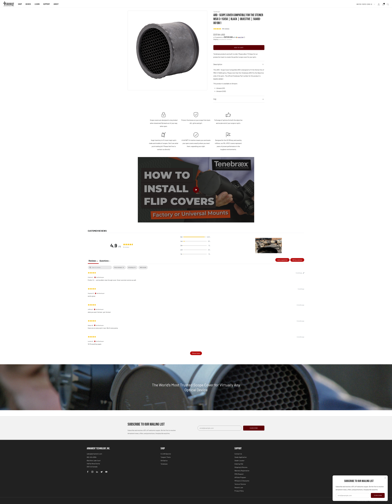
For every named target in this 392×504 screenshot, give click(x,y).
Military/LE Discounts (241, 481)
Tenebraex (164, 464)
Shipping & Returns (240, 467)
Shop (20, 4)
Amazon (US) (220, 88)
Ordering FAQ (238, 464)
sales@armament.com (94, 454)
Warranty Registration (241, 471)
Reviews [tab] (93, 261)
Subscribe (378, 495)
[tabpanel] (196, 311)
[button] (229, 37)
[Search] (388, 4)
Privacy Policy (239, 491)
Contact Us (238, 454)
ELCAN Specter (166, 454)
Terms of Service (240, 484)
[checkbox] (143, 267)
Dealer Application (240, 457)
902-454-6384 (91, 457)
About (56, 4)
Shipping (215, 39)
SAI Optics (164, 460)
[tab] (105, 261)
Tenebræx (216, 12)
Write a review (297, 260)
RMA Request (239, 474)
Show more (196, 353)
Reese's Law (238, 487)
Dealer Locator (239, 460)
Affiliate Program (240, 477)
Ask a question (282, 260)
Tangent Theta (165, 457)
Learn (37, 4)
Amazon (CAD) (221, 91)
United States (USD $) (365, 4)
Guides (28, 4)
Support (46, 4)
